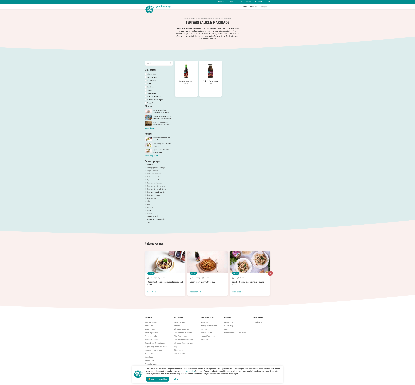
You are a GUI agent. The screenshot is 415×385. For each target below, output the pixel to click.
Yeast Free (151, 103)
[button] (151, 128)
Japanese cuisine (206, 18)
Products (194, 18)
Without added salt (154, 96)
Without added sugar (155, 100)
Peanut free (151, 80)
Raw (149, 84)
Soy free (150, 87)
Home (186, 18)
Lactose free (152, 77)
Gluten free (151, 74)
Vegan (149, 90)
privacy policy (189, 371)
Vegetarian (151, 93)
